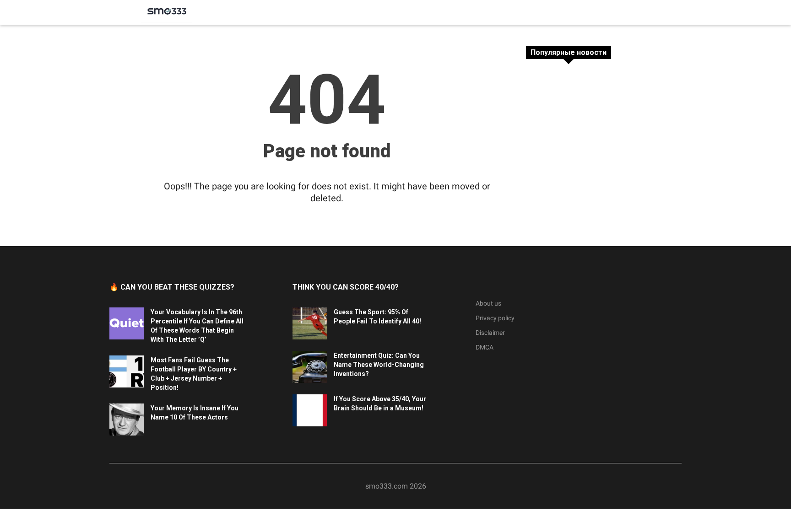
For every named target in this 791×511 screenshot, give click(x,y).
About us (488, 303)
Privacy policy (495, 318)
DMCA (484, 347)
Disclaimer (490, 332)
